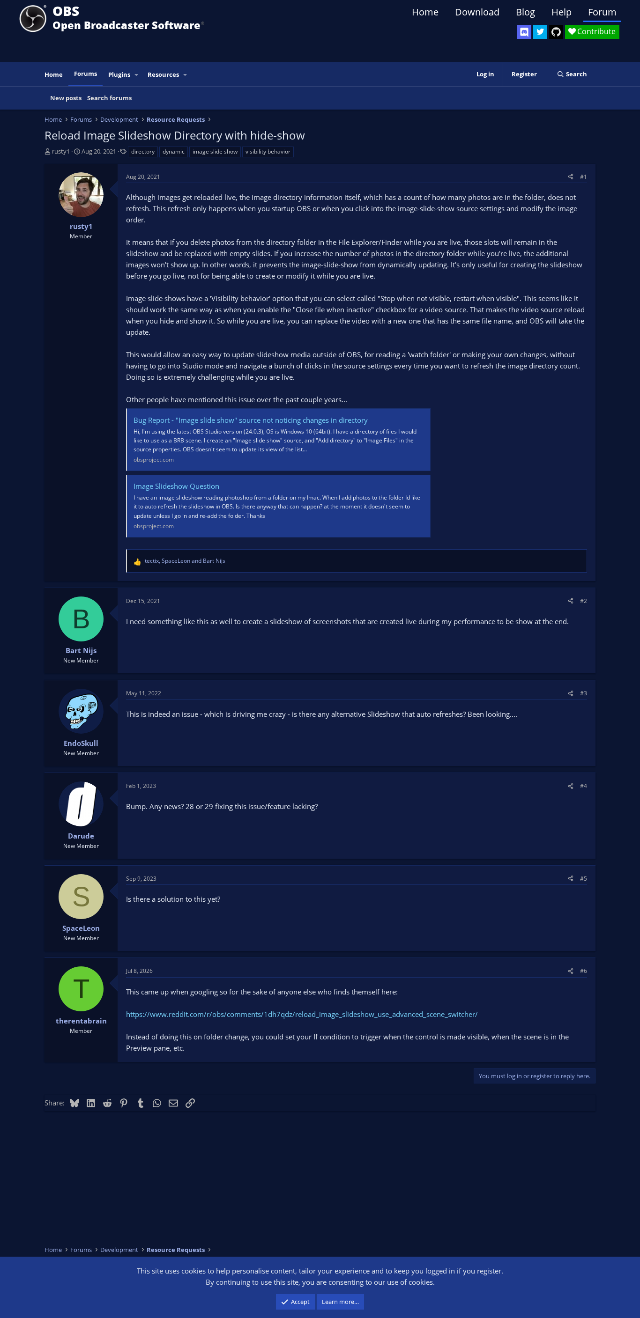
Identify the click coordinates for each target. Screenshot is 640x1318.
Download (477, 12)
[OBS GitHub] (556, 32)
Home (425, 12)
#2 (583, 601)
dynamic (174, 151)
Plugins (119, 74)
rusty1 (61, 151)
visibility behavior (268, 151)
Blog (525, 12)
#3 (583, 693)
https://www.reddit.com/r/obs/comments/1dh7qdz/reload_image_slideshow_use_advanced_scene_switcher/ (302, 1014)
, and (185, 561)
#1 (583, 177)
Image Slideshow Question (176, 486)
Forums (85, 73)
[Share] (571, 177)
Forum (602, 12)
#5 (583, 879)
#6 (583, 971)
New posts (66, 98)
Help (561, 12)
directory (143, 151)
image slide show (215, 151)
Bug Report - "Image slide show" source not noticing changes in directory (251, 420)
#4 (583, 786)
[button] (136, 74)
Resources (163, 74)
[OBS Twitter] (540, 32)
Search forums (109, 98)
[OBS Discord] (524, 32)
